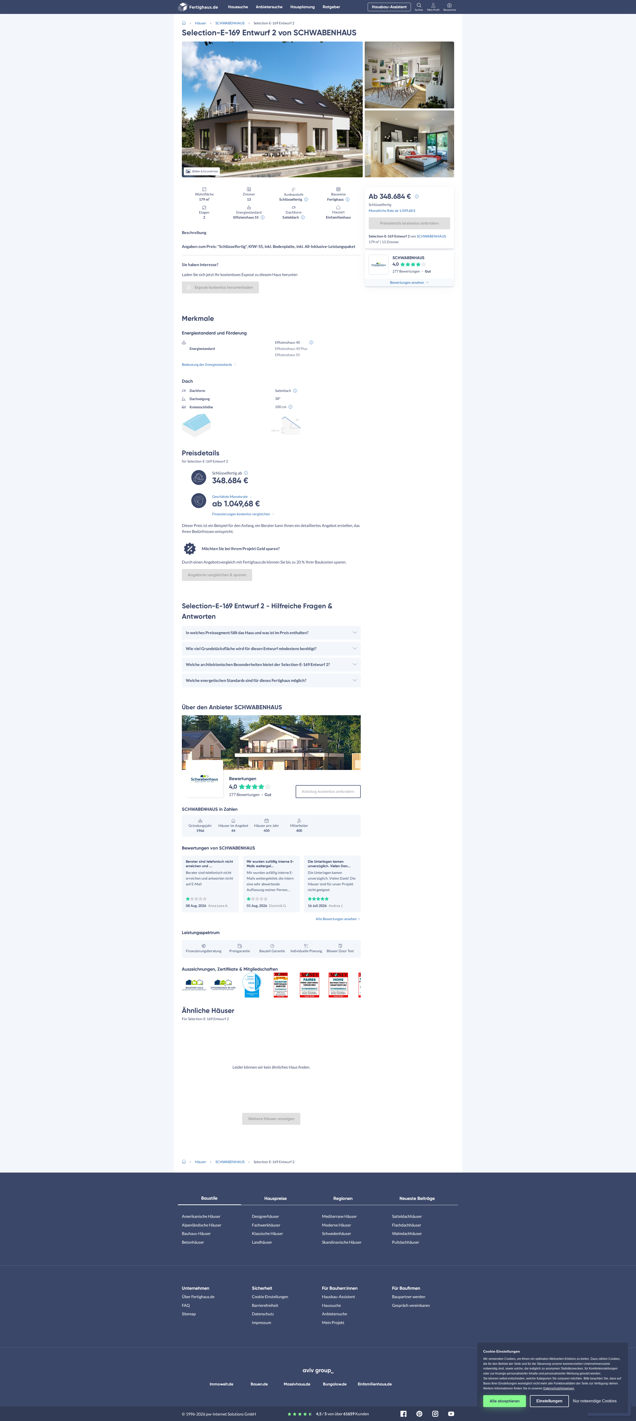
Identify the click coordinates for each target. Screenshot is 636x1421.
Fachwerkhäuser (266, 1225)
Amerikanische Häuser (201, 1216)
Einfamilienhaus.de (375, 1384)
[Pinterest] (419, 1413)
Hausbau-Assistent (389, 6)
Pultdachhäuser (405, 1242)
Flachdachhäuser (406, 1225)
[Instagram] (435, 1413)
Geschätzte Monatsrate (230, 496)
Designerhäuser (265, 1216)
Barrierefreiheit (265, 1305)
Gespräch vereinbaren (411, 1305)
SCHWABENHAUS (229, 23)
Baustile (209, 1198)
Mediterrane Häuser (339, 1216)
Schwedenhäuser (336, 1233)
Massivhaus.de (297, 1384)
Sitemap (189, 1313)
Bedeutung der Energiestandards (207, 364)
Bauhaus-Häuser (196, 1233)
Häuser (200, 23)
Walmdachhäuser (407, 1233)
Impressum (261, 1322)
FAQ (186, 1305)
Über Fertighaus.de (198, 1296)
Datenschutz (263, 1313)
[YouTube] (451, 1413)
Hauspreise (275, 1198)
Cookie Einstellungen (270, 1296)
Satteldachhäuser (407, 1216)
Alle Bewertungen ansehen (336, 919)
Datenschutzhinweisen (558, 1388)
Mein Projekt (333, 1322)
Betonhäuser (193, 1242)
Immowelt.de (221, 1384)
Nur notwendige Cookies (595, 1401)
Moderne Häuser (336, 1225)
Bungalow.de (335, 1384)
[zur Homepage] (186, 22)
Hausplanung (302, 6)
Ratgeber (331, 6)
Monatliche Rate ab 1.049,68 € (392, 210)
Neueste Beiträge (417, 1198)
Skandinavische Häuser (341, 1242)
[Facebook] (403, 1413)
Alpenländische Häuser (201, 1225)
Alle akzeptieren (504, 1401)
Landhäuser (262, 1242)
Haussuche (238, 6)
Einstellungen (549, 1401)
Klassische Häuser (267, 1233)
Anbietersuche (269, 6)
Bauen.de (259, 1384)
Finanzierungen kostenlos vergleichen (241, 514)
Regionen (343, 1198)
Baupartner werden (408, 1296)
